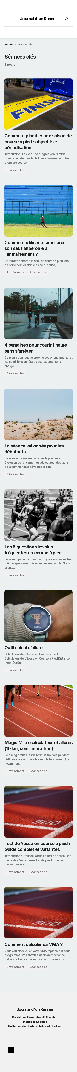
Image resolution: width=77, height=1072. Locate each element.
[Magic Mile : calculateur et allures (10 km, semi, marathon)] (38, 711)
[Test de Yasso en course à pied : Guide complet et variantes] (38, 812)
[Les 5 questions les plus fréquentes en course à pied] (38, 515)
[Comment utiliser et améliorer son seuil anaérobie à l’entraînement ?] (38, 211)
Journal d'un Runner (38, 18)
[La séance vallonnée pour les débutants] (38, 414)
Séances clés (15, 170)
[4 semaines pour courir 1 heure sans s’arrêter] (38, 313)
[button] (10, 19)
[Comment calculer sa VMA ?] (38, 912)
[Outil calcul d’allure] (38, 616)
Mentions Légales (35, 1021)
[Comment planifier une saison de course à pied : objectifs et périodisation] (38, 104)
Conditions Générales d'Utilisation (35, 1017)
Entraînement (15, 272)
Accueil (8, 44)
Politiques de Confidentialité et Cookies (35, 1026)
